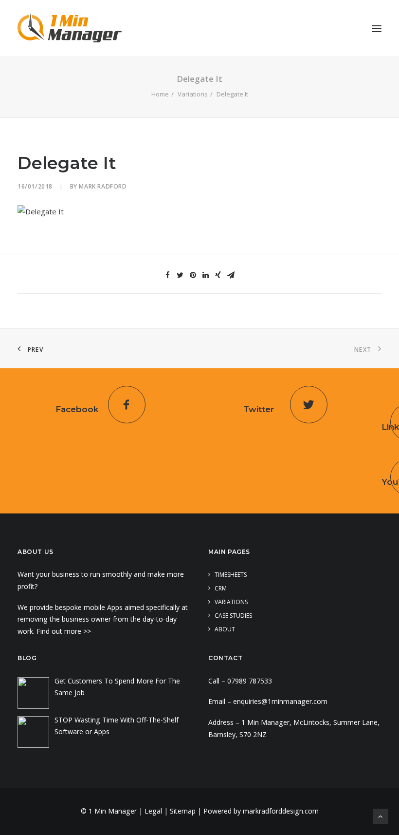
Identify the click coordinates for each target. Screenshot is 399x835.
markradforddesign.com (281, 811)
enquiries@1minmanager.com (280, 701)
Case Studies (233, 615)
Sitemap (183, 811)
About (225, 629)
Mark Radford (103, 186)
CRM (221, 588)
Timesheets (231, 574)
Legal (153, 811)
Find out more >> (64, 631)
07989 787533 (249, 680)
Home (160, 94)
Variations (193, 94)
